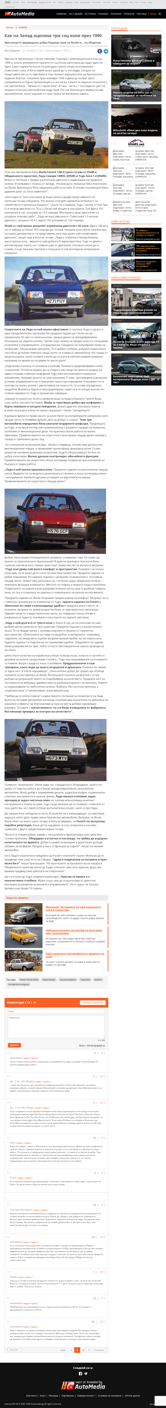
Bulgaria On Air (45, 2)
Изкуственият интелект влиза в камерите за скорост (133, 62)
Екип (42, 1395)
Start (137, 2)
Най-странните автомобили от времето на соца (75, 955)
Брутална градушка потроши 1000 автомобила (146, 263)
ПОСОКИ (142, 14)
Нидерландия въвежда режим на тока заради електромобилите (135, 311)
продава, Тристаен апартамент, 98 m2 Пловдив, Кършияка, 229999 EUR (145, 172)
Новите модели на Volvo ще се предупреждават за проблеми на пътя (134, 95)
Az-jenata (69, 2)
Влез (82, 1045)
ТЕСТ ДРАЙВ (75, 14)
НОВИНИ (61, 14)
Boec (150, 2)
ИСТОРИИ (90, 14)
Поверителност (86, 1395)
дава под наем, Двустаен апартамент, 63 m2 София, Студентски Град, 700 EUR (135, 208)
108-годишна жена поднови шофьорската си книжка (147, 248)
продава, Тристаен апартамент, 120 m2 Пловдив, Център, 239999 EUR (145, 189)
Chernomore (10, 7)
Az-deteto (123, 2)
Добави (14, 1045)
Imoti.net (106, 2)
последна (99, 1350)
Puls (76, 2)
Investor (16, 2)
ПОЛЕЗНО (116, 14)
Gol (54, 2)
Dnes (23, 2)
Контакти (31, 1395)
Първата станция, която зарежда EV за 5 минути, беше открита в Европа (136, 344)
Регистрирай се (96, 1045)
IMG (8, 2)
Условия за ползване (109, 1395)
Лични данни (132, 1395)
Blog (131, 2)
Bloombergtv (32, 2)
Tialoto (60, 2)
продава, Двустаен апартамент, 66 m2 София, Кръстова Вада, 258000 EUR (146, 155)
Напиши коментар (93, 1002)
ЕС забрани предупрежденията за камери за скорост (147, 232)
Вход (153, 14)
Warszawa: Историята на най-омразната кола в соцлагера (73, 908)
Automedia (97, 2)
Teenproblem (85, 2)
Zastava (98, 979)
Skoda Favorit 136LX (29, 979)
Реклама (53, 1395)
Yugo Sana (85, 979)
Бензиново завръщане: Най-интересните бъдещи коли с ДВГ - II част (136, 379)
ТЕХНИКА (103, 14)
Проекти (129, 14)
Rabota (115, 2)
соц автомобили (68, 979)
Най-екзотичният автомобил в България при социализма (74, 932)
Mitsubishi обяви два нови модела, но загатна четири (135, 132)
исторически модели (19, 984)
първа (63, 1350)
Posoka (143, 2)
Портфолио (67, 1395)
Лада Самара (49, 979)
